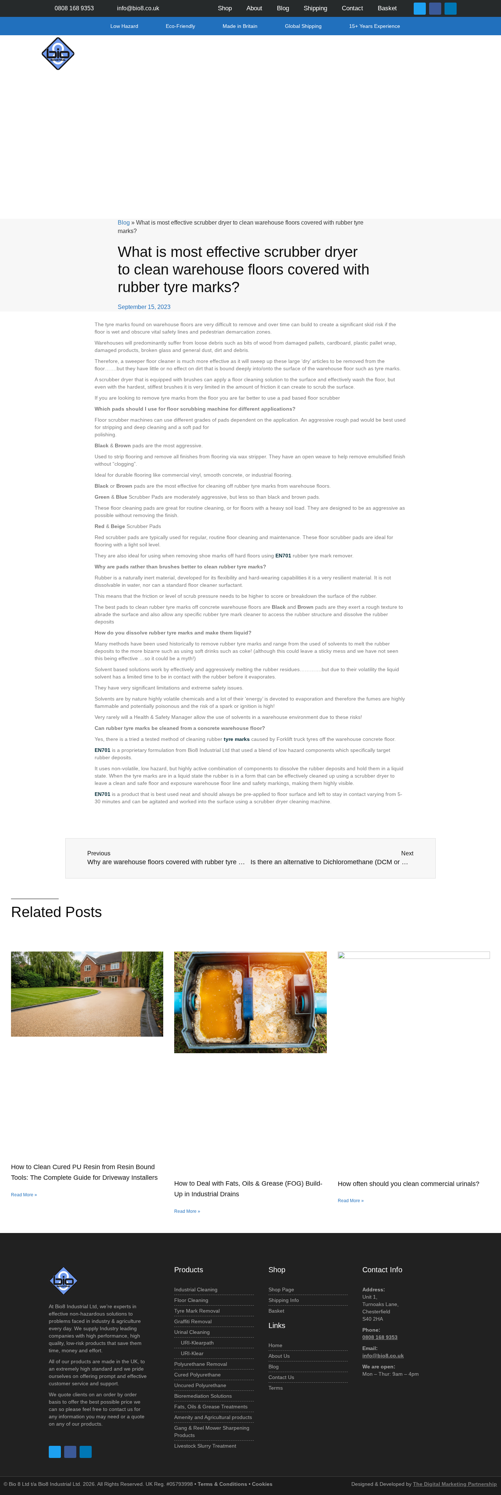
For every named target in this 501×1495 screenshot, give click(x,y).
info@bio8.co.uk (383, 1355)
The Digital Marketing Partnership (455, 1484)
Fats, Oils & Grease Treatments (342, 53)
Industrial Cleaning (169, 53)
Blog (283, 8)
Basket (389, 8)
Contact (352, 8)
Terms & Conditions (222, 1484)
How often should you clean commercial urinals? (408, 1183)
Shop (225, 8)
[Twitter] (420, 9)
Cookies (262, 1484)
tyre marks (237, 739)
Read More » (24, 1194)
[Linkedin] (451, 9)
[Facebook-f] (435, 9)
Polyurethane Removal (219, 53)
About (254, 8)
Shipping (315, 8)
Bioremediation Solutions (276, 53)
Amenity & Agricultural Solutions (418, 53)
